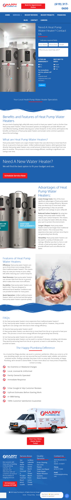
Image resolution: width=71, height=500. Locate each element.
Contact (34, 20)
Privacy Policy (31, 495)
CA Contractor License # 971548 (10, 484)
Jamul (22, 482)
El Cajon (22, 476)
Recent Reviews (31, 15)
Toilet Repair (41, 471)
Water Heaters (42, 478)
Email (57, 64)
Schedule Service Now (15, 175)
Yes (41, 64)
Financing (61, 15)
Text (56, 69)
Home (7, 15)
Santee (30, 484)
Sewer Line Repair (43, 469)
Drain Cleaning (42, 462)
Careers (44, 20)
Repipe (39, 467)
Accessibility (39, 495)
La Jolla (22, 484)
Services (16, 15)
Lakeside (31, 462)
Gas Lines (40, 465)
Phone (57, 67)
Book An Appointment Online (33, 6)
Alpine (22, 464)
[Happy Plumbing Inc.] (10, 5)
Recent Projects (47, 15)
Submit (42, 85)
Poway (30, 482)
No (41, 67)
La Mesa (30, 460)
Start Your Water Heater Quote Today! (35, 441)
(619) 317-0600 (58, 469)
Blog (26, 20)
